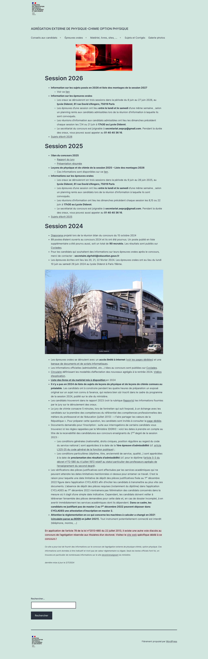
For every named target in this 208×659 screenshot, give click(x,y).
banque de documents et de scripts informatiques (79, 363)
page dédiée (154, 420)
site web (132, 534)
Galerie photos (156, 37)
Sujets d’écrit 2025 (61, 216)
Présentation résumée (69, 163)
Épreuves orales (74, 37)
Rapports (128, 400)
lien (68, 91)
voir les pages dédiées (139, 359)
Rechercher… (38, 598)
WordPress (171, 641)
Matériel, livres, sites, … (103, 37)
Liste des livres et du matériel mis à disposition (78, 380)
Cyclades (56, 247)
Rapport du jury (66, 159)
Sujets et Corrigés (135, 37)
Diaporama (57, 235)
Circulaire (56, 371)
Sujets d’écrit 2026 (61, 136)
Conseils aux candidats (44, 37)
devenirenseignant (110, 555)
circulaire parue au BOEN (66, 518)
